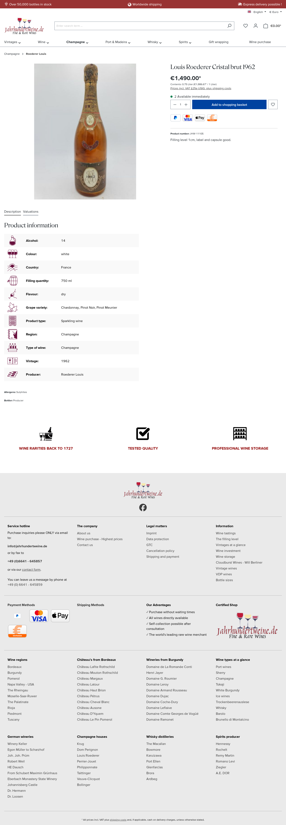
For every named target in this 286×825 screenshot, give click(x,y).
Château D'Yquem (90, 713)
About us (83, 533)
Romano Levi (225, 761)
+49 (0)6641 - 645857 (25, 561)
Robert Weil (16, 761)
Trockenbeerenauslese (232, 702)
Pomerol (14, 678)
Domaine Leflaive (159, 708)
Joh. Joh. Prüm (18, 755)
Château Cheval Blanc (93, 702)
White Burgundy (228, 690)
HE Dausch (15, 767)
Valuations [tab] (30, 211)
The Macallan (156, 744)
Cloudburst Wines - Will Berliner (239, 562)
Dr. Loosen (15, 796)
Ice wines (223, 696)
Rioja (11, 708)
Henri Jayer (154, 672)
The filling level (227, 539)
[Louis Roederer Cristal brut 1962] (85, 132)
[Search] (229, 26)
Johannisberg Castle (22, 785)
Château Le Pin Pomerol (94, 719)
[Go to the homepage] (25, 24)
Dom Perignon (87, 749)
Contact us (85, 545)
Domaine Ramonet (160, 719)
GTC (149, 545)
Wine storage (225, 556)
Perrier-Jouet (86, 761)
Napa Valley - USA (21, 684)
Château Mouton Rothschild (97, 672)
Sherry (220, 672)
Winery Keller (17, 744)
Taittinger (84, 773)
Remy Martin (225, 755)
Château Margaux (90, 678)
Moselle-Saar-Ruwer (22, 696)
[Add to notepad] (273, 104)
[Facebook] (143, 507)
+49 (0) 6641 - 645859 (25, 584)
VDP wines (224, 574)
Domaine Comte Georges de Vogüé (172, 713)
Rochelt (221, 749)
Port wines (223, 667)
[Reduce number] (174, 104)
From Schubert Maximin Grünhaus (32, 773)
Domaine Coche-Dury (162, 702)
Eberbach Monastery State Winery (32, 779)
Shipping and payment (162, 556)
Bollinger (83, 785)
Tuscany (13, 719)
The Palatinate (18, 702)
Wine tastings (226, 533)
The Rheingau (18, 690)
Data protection (157, 539)
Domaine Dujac (157, 696)
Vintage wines (226, 568)
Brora (150, 773)
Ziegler (221, 767)
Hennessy (223, 744)
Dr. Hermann (17, 790)
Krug (80, 744)
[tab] (12, 211)
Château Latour (88, 684)
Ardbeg (151, 779)
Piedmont (15, 713)
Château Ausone (89, 708)
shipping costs (118, 819)
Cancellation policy (160, 551)
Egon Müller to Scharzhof (26, 749)
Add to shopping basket (229, 104)
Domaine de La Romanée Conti (169, 667)
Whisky (221, 708)
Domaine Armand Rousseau (166, 690)
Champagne (225, 678)
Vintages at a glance (231, 545)
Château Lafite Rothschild (96, 667)
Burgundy (15, 672)
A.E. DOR (222, 773)
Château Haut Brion (91, 690)
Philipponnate (87, 767)
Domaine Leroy (157, 684)
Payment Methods (21, 605)
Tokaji (220, 684)
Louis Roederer (88, 755)
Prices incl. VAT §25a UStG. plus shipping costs (200, 88)
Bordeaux (15, 667)
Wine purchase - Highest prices (99, 539)
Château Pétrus (88, 696)
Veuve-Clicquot (88, 779)
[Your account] (256, 26)
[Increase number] (186, 104)
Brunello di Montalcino (232, 719)
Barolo (220, 713)
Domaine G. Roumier (161, 678)
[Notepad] (246, 26)
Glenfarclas (154, 767)
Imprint (151, 533)
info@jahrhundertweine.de (27, 546)
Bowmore (153, 749)
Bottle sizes (224, 580)
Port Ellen (153, 761)
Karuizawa (153, 755)
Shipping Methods (90, 605)
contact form (31, 569)
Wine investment (228, 551)
